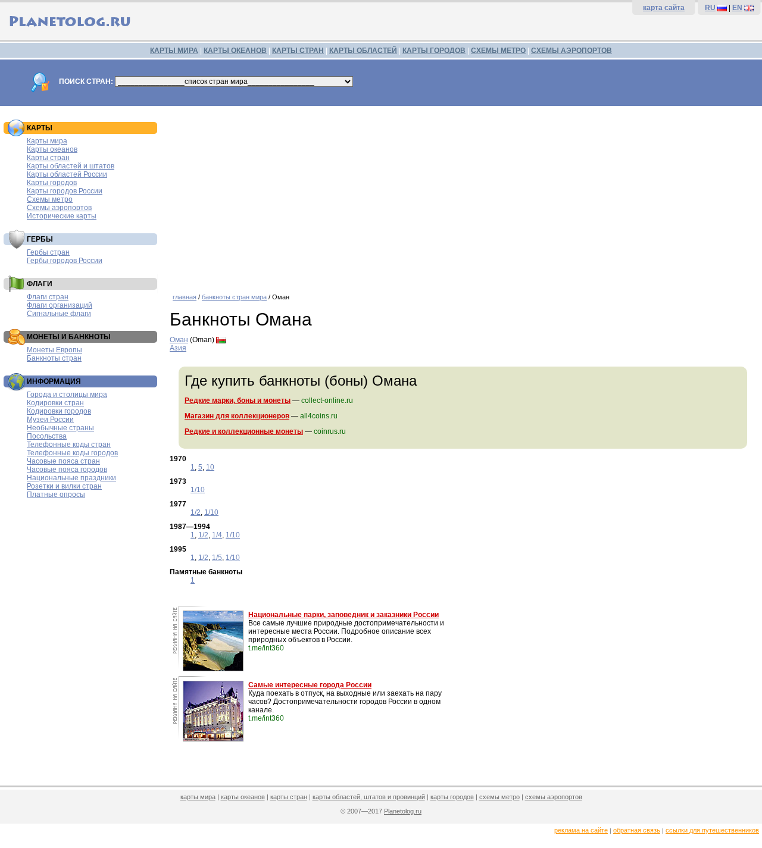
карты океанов (243, 796)
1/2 (195, 512)
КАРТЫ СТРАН (298, 50)
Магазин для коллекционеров (237, 416)
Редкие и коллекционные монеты (244, 431)
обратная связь (636, 830)
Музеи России (50, 419)
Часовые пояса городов (67, 469)
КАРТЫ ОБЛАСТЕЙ (363, 50)
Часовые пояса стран (63, 461)
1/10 (197, 490)
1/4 (217, 535)
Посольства (47, 436)
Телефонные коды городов (72, 453)
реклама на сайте (581, 830)
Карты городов (52, 183)
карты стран (288, 796)
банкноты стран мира (234, 297)
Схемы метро (50, 199)
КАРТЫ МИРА (174, 50)
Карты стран (48, 158)
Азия (178, 348)
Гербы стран (48, 252)
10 (210, 467)
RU (710, 8)
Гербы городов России (64, 260)
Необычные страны (60, 428)
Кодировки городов (59, 411)
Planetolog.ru (402, 811)
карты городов (452, 796)
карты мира (198, 796)
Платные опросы (56, 494)
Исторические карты (61, 216)
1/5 (217, 557)
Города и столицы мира (67, 394)
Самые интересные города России (309, 685)
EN (737, 8)
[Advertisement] (463, 195)
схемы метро (499, 796)
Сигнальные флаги (59, 313)
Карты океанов (52, 149)
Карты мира (47, 141)
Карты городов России (64, 191)
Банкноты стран (54, 358)
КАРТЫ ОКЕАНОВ (235, 50)
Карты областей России (67, 174)
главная (184, 297)
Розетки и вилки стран (64, 486)
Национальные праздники (71, 478)
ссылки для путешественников (712, 830)
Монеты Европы (54, 350)
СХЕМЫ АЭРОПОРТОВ (571, 50)
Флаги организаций (59, 305)
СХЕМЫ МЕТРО (498, 50)
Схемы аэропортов (59, 208)
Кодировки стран (55, 403)
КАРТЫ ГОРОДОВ (434, 50)
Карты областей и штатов (70, 166)
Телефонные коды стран (69, 444)
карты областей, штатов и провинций (369, 796)
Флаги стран (47, 297)
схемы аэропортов (553, 796)
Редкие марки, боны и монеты (238, 400)
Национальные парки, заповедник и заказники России (343, 615)
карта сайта (664, 8)
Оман (179, 340)
